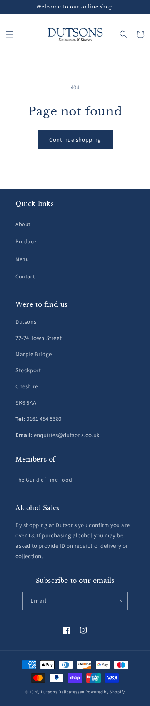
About (23, 224)
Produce (25, 241)
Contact (25, 276)
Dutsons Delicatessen (63, 691)
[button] (9, 34)
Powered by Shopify (105, 691)
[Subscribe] (118, 601)
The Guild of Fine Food (43, 479)
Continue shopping (75, 139)
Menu (22, 259)
